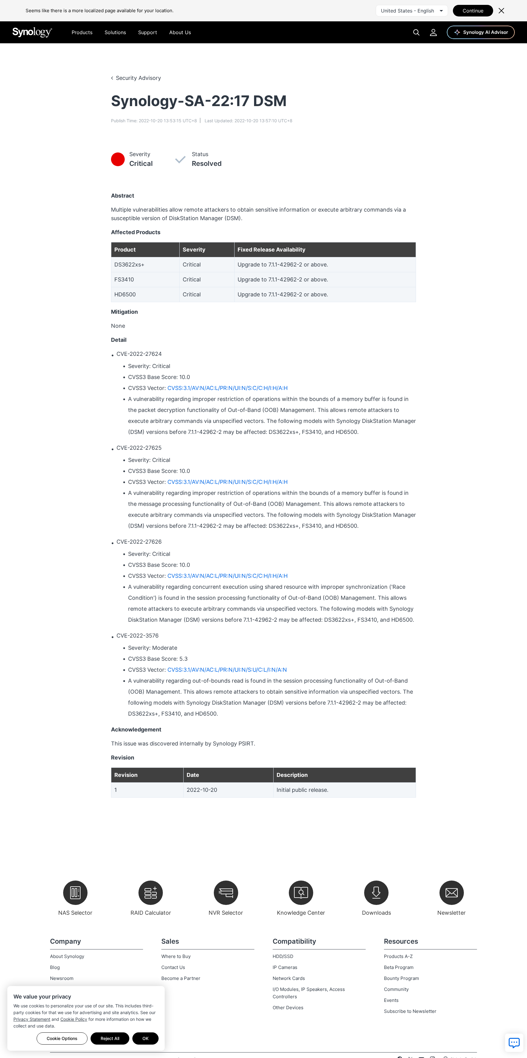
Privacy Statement (31, 1019)
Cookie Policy (73, 1019)
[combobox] (412, 10)
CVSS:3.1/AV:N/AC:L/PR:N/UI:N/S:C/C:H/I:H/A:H (227, 388)
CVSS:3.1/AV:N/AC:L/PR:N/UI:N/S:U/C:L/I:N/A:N (227, 670)
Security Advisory (138, 78)
